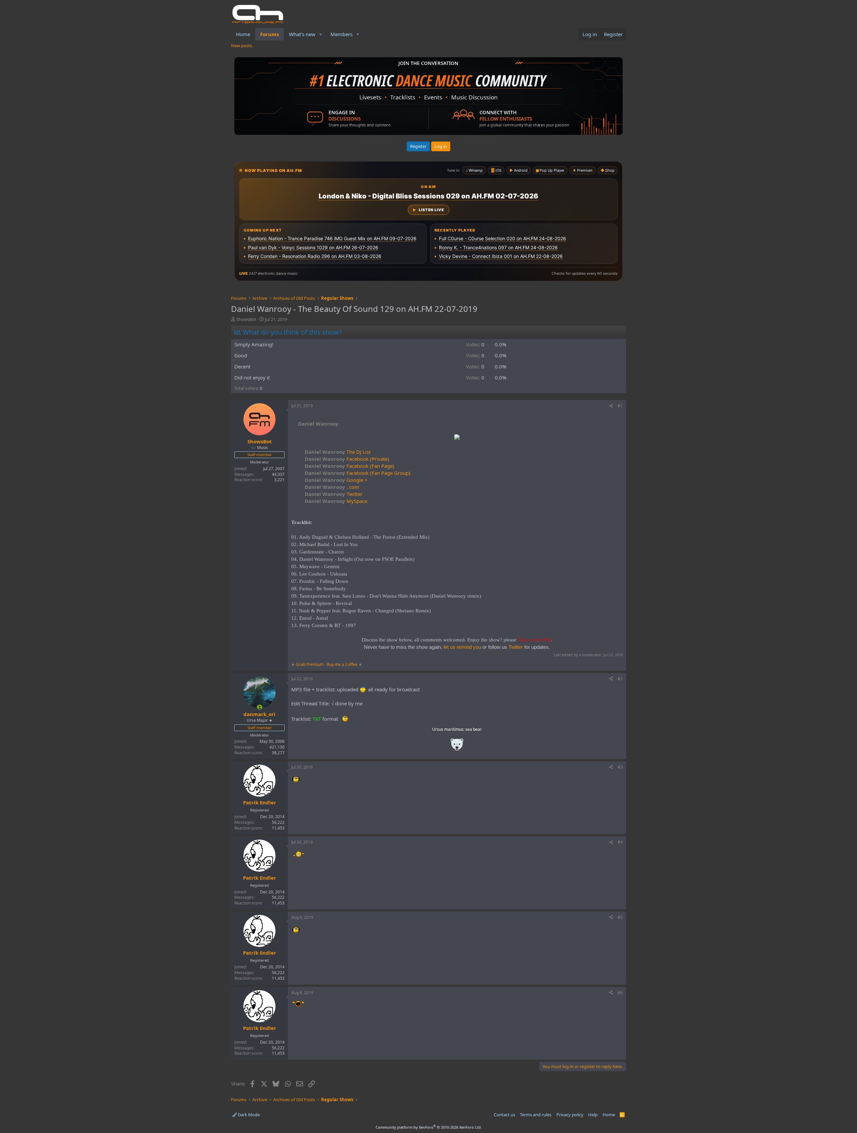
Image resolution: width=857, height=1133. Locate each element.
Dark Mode (248, 1115)
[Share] (611, 406)
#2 (620, 679)
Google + (336, 479)
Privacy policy (569, 1115)
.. (457, 747)
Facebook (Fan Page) (349, 465)
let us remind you (462, 647)
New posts (241, 45)
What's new (302, 34)
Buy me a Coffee (342, 664)
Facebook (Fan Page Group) (357, 472)
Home (243, 34)
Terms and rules (535, 1115)
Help (593, 1115)
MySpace (336, 501)
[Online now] (259, 707)
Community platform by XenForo (429, 1127)
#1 (620, 406)
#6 (620, 992)
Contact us (504, 1115)
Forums (269, 34)
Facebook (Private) (347, 458)
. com (332, 487)
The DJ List (338, 451)
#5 (620, 917)
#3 (620, 767)
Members (341, 34)
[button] (320, 34)
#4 (620, 842)
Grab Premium (310, 664)
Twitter (334, 494)
